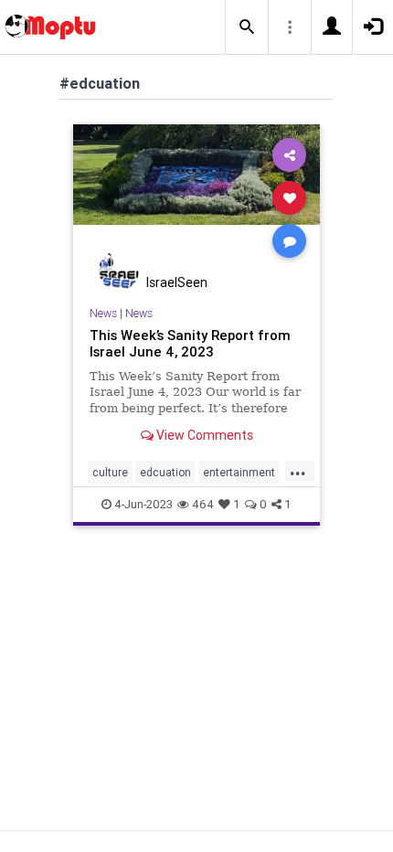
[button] (247, 27)
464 (203, 504)
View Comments (203, 435)
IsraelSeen (176, 282)
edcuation (165, 472)
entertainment (239, 472)
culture (110, 472)
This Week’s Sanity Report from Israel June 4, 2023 (190, 343)
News (103, 313)
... (298, 471)
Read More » (196, 197)
